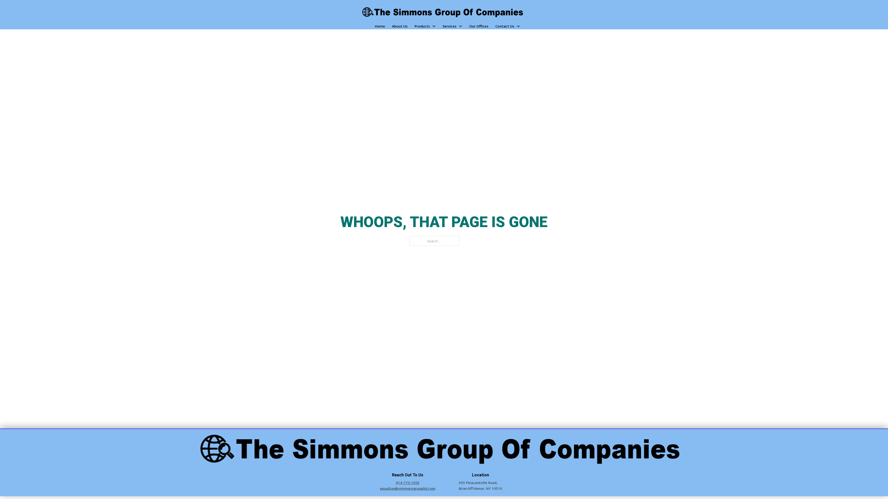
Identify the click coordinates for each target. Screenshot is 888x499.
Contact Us (504, 26)
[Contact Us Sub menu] (518, 26)
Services (449, 26)
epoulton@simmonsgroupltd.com (407, 488)
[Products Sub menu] (434, 26)
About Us (400, 26)
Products (422, 26)
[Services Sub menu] (460, 26)
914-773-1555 (407, 482)
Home (380, 26)
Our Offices (478, 26)
